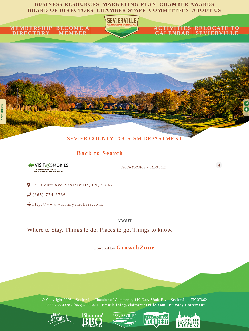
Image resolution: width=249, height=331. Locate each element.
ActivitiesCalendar (172, 30)
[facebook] (246, 103)
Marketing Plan (129, 4)
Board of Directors (61, 10)
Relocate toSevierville (217, 30)
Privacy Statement (187, 305)
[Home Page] (122, 26)
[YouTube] (246, 109)
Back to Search (100, 153)
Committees (169, 10)
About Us (206, 10)
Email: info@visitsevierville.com (134, 305)
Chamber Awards (186, 4)
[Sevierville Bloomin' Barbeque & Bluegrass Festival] (92, 319)
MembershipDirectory (31, 30)
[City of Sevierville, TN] (61, 319)
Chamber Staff (121, 10)
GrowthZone (135, 247)
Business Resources (67, 4)
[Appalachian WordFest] (156, 319)
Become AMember (73, 30)
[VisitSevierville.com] (124, 319)
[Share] (219, 165)
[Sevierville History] (188, 319)
